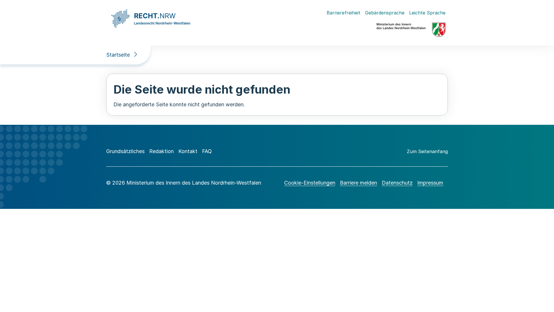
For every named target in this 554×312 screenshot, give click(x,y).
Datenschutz (397, 183)
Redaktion (161, 151)
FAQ (207, 151)
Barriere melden (358, 183)
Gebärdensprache (385, 13)
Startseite (118, 55)
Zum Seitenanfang (427, 151)
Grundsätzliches (125, 151)
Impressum (430, 183)
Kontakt (187, 151)
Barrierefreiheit (343, 13)
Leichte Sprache (427, 13)
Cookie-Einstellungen (309, 183)
